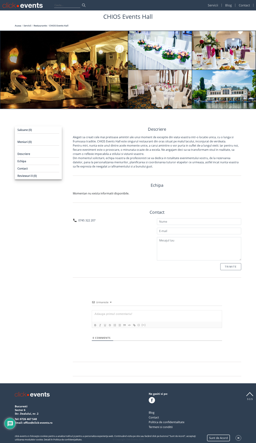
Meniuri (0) (24, 142)
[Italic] (100, 325)
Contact (244, 5)
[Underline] (105, 325)
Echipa (21, 161)
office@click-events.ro (38, 422)
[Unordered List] (119, 325)
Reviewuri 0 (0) (27, 176)
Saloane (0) (24, 130)
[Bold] (95, 325)
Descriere (23, 154)
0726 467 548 (28, 419)
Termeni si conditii (161, 427)
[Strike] (109, 325)
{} (139, 325)
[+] (144, 325)
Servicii (213, 5)
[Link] (134, 325)
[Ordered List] (114, 325)
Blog (228, 5)
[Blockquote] (124, 325)
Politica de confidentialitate (166, 422)
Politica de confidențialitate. (67, 439)
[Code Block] (129, 325)
